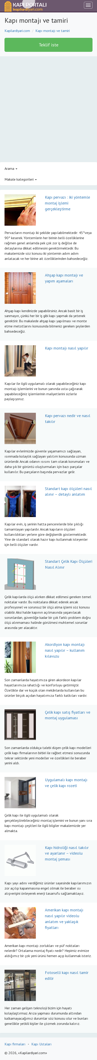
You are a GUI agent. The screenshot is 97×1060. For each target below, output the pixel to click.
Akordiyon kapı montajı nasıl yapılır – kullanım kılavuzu (65, 650)
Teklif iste (48, 45)
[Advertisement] (48, 107)
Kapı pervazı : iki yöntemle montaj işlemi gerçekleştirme (67, 203)
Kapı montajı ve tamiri (52, 30)
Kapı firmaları (15, 1044)
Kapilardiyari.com (17, 30)
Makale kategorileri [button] (20, 179)
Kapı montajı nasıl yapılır (66, 348)
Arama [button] (10, 168)
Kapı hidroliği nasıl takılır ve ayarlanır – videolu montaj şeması (67, 853)
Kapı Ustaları (41, 1044)
